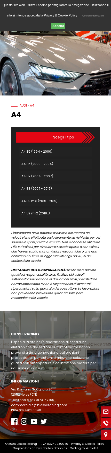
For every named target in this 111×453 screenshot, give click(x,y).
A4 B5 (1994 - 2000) (36, 151)
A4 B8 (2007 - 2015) (36, 188)
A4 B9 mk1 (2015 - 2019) (39, 201)
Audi (23, 105)
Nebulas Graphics (54, 448)
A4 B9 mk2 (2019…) (35, 213)
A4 (32, 105)
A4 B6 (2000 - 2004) (37, 164)
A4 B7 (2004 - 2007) (37, 176)
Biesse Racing (27, 444)
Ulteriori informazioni (93, 15)
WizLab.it (92, 448)
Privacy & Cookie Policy (87, 444)
